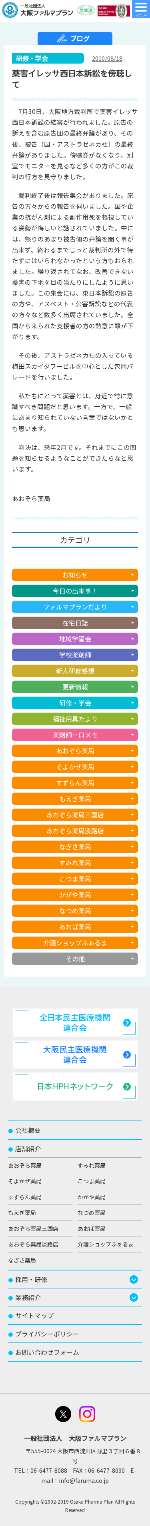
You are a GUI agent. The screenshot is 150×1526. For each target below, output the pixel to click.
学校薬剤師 (75, 654)
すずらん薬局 (75, 782)
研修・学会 (75, 702)
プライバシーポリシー (43, 1333)
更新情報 (75, 686)
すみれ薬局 (75, 862)
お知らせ (75, 574)
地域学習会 (75, 638)
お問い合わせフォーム (43, 1352)
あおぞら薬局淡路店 (75, 830)
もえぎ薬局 (75, 798)
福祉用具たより (75, 718)
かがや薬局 (75, 894)
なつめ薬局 (75, 910)
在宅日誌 (75, 622)
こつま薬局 (75, 878)
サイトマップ (31, 1315)
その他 (75, 958)
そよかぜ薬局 (75, 766)
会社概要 (24, 1130)
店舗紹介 (24, 1148)
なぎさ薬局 (75, 846)
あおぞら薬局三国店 (75, 814)
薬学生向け (75, 558)
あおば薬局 (75, 926)
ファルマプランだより (75, 606)
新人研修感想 (75, 670)
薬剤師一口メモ (75, 734)
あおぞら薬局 (75, 750)
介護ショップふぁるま (75, 942)
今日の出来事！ (75, 590)
